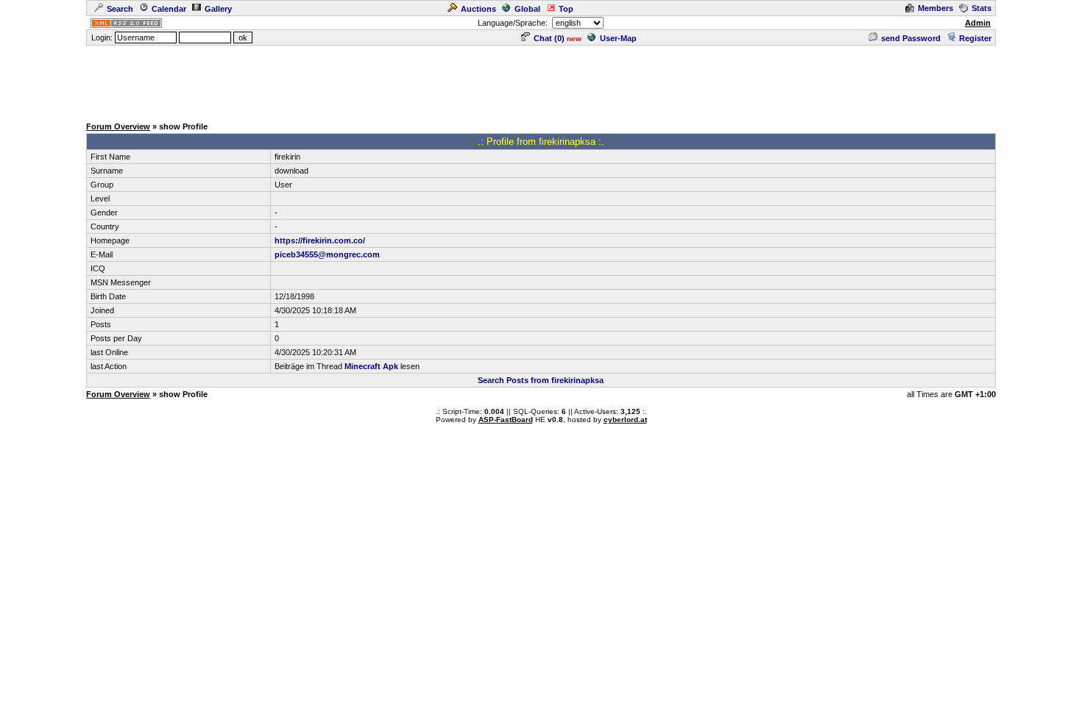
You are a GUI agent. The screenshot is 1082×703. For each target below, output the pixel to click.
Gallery (218, 8)
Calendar (169, 8)
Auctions (478, 8)
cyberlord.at (625, 419)
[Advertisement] (541, 80)
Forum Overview (118, 126)
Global (527, 8)
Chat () (549, 38)
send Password (911, 38)
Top (566, 8)
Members (935, 8)
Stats (981, 8)
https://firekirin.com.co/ (320, 240)
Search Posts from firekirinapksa (541, 380)
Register (975, 38)
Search (120, 8)
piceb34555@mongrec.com (327, 254)
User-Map (618, 38)
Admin (978, 22)
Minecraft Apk (371, 366)
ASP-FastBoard (505, 419)
